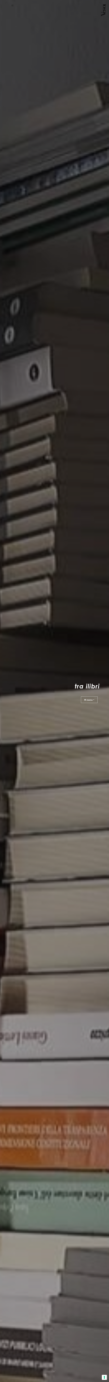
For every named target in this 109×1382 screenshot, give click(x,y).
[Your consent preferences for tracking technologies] (104, 1377)
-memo (88, 699)
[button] (12, 5)
